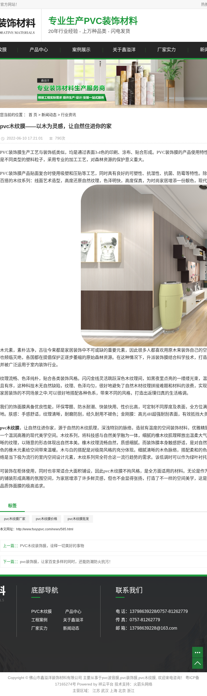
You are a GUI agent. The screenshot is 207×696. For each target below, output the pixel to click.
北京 (122, 690)
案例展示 (81, 49)
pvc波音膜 (110, 677)
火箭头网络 (142, 684)
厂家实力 (166, 49)
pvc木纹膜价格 (46, 519)
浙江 (130, 690)
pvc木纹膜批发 (78, 519)
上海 (113, 690)
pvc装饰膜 (128, 677)
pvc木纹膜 (147, 677)
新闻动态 (49, 115)
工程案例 (40, 619)
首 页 (33, 115)
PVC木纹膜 (42, 611)
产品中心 (39, 49)
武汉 (105, 690)
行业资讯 (68, 115)
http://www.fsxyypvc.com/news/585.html (44, 529)
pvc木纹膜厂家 (14, 519)
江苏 (96, 690)
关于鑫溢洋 (124, 49)
